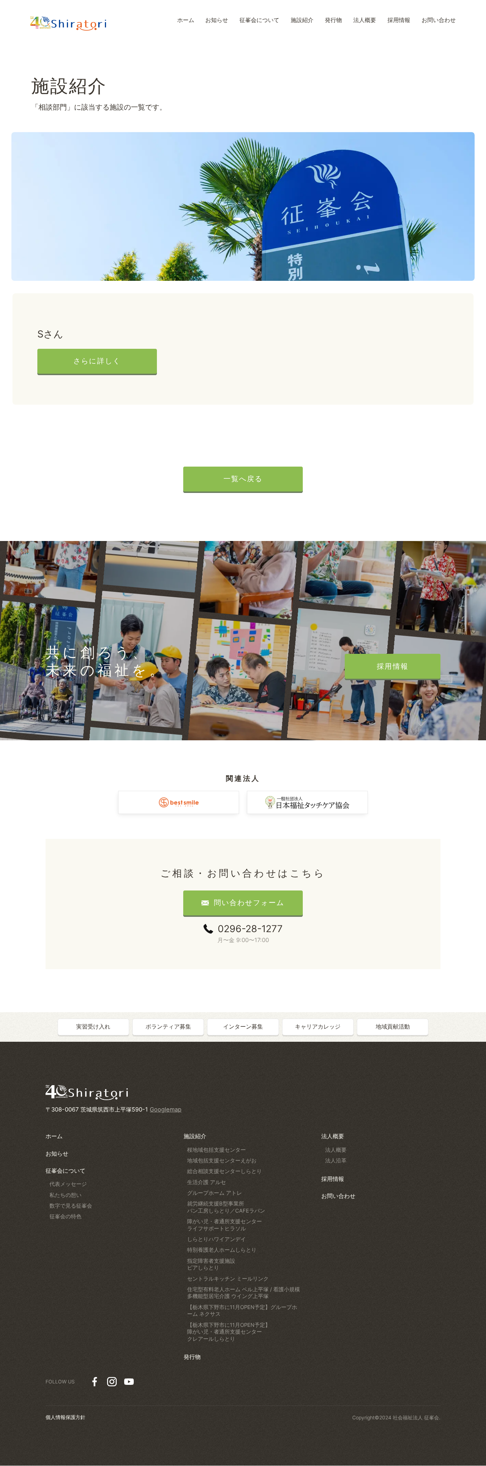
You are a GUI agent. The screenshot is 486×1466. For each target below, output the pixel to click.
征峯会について (65, 1170)
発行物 (192, 1356)
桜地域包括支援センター (216, 1150)
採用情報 (332, 1178)
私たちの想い (65, 1195)
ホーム (54, 1136)
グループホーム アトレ (214, 1193)
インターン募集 (243, 1026)
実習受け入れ (93, 1026)
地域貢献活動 (393, 1026)
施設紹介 (195, 1136)
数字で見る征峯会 (70, 1206)
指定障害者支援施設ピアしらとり (211, 1264)
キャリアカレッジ (317, 1026)
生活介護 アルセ (206, 1182)
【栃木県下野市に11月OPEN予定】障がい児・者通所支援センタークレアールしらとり (228, 1332)
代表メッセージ (68, 1184)
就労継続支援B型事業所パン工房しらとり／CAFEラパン (226, 1207)
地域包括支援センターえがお (222, 1160)
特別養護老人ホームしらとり (222, 1250)
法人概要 (332, 1136)
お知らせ (57, 1153)
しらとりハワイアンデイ (216, 1239)
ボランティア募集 (168, 1026)
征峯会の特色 (65, 1216)
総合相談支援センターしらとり (224, 1171)
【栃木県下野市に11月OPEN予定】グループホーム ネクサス (242, 1311)
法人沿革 (336, 1160)
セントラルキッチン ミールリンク (228, 1279)
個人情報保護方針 (65, 1417)
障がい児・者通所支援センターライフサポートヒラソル (224, 1225)
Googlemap (165, 1109)
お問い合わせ (338, 1195)
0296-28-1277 (250, 928)
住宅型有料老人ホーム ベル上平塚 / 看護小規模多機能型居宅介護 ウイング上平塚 (243, 1293)
